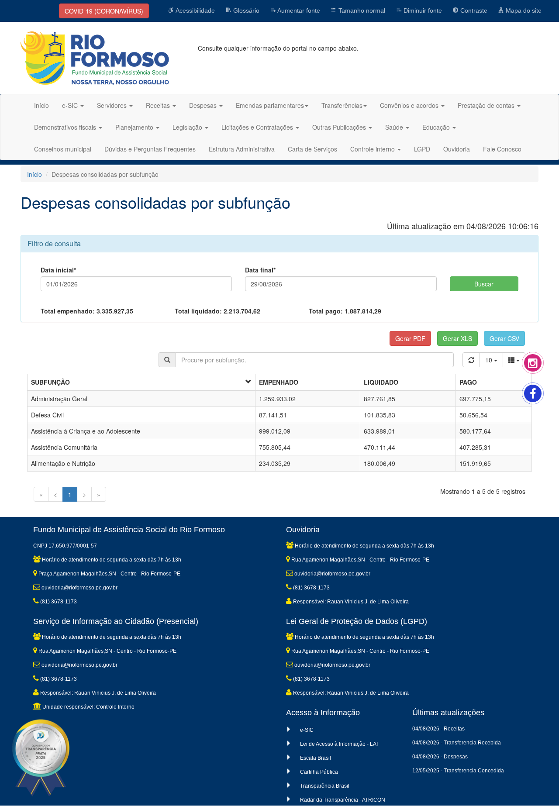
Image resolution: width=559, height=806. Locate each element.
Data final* (260, 269)
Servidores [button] (112, 105)
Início (41, 105)
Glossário (245, 10)
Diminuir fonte (422, 10)
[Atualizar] (471, 359)
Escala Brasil (315, 758)
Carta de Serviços (312, 149)
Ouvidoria (456, 149)
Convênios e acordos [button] (410, 105)
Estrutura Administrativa (242, 149)
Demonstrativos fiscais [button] (66, 127)
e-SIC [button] (70, 105)
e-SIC (307, 730)
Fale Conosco (502, 149)
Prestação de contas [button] (487, 105)
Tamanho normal (361, 10)
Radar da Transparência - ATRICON (342, 800)
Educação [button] (437, 127)
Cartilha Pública (319, 772)
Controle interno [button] (373, 149)
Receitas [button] (159, 105)
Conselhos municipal (62, 149)
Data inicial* (58, 269)
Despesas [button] (203, 105)
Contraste (473, 10)
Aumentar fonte (298, 10)
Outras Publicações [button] (340, 127)
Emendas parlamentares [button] (270, 105)
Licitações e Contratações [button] (258, 127)
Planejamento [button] (135, 127)
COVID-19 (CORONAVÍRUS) (104, 11)
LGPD (422, 149)
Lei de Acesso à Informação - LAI (339, 744)
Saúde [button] (395, 127)
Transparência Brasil (324, 786)
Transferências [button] (341, 105)
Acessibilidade (194, 10)
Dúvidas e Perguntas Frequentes (150, 149)
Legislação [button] (188, 127)
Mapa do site (523, 10)
